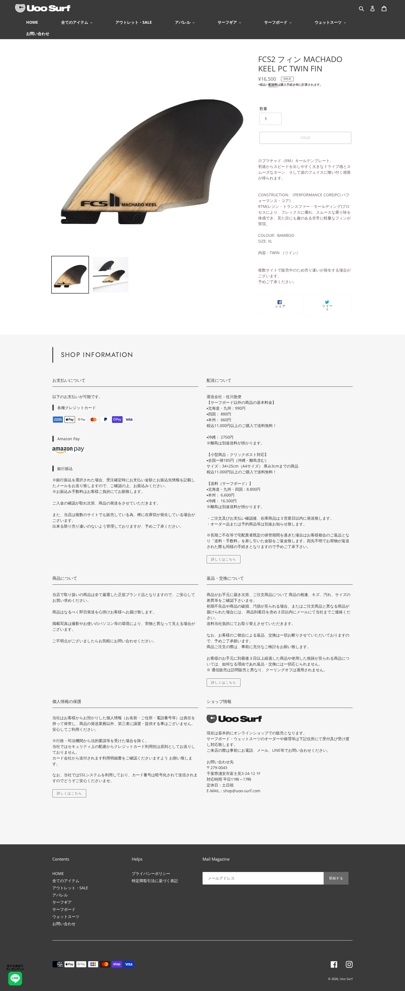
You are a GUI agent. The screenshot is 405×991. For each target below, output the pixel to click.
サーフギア (62, 902)
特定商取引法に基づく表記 (155, 880)
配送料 (272, 84)
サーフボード (63, 909)
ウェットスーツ (65, 916)
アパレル (60, 895)
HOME (58, 873)
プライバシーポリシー (151, 873)
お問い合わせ (63, 923)
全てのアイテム (65, 880)
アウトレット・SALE (70, 887)
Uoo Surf (346, 979)
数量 (263, 108)
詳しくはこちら (223, 559)
